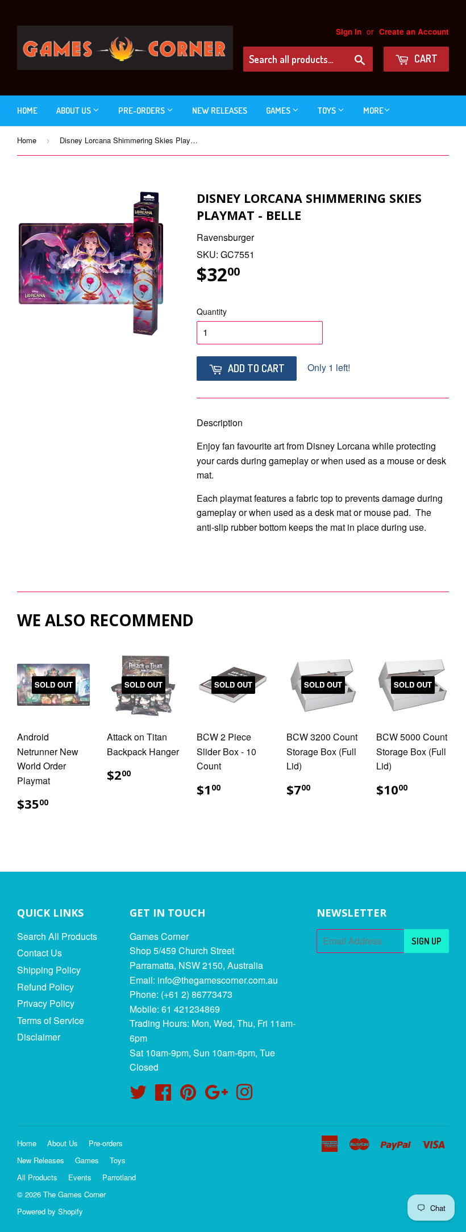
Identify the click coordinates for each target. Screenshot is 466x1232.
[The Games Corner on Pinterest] (188, 1095)
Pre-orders (142, 110)
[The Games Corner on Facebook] (163, 1095)
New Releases (219, 110)
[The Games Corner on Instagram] (244, 1095)
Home (27, 110)
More (373, 110)
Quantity (212, 311)
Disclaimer (38, 1036)
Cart (425, 58)
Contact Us (39, 952)
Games (279, 110)
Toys (328, 110)
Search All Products (57, 936)
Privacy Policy (45, 1003)
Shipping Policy (49, 969)
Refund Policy (45, 986)
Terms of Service (50, 1020)
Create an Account (414, 31)
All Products (37, 1177)
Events (79, 1177)
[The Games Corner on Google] (216, 1095)
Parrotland (119, 1177)
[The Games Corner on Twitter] (138, 1095)
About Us (74, 110)
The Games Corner (74, 1194)
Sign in (348, 31)
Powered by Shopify (50, 1211)
